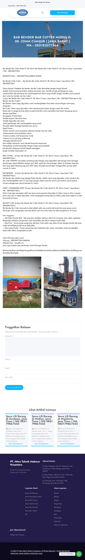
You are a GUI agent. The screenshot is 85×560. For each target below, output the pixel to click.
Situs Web (9, 377)
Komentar (9, 336)
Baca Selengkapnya (16, 443)
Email (7, 368)
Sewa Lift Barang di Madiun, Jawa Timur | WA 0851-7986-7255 (42, 420)
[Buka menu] (42, 12)
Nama (8, 359)
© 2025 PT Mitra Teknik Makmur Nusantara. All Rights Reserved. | (40, 552)
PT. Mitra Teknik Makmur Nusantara (25, 463)
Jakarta (56, 493)
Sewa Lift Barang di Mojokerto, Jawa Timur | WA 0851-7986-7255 (68, 420)
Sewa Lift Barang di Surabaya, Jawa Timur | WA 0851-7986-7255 (16, 420)
